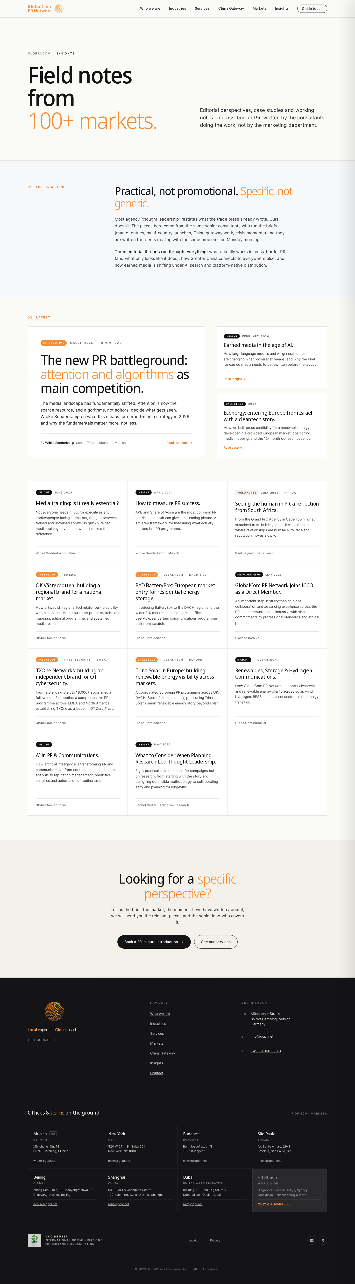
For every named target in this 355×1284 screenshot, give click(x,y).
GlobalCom (39, 53)
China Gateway (231, 8)
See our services (216, 941)
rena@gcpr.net (118, 1204)
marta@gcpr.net (269, 1160)
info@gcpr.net (262, 1036)
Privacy (215, 1240)
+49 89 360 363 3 (266, 1051)
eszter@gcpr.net (195, 1160)
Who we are (150, 8)
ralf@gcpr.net (193, 1204)
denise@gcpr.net (45, 1204)
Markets (259, 8)
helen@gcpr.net (119, 1160)
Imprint (194, 1240)
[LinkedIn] (311, 1240)
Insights (282, 8)
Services (202, 8)
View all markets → (275, 1204)
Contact (156, 1073)
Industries (177, 8)
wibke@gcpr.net (45, 1160)
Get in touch (312, 9)
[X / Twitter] (323, 1240)
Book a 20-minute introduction (154, 941)
